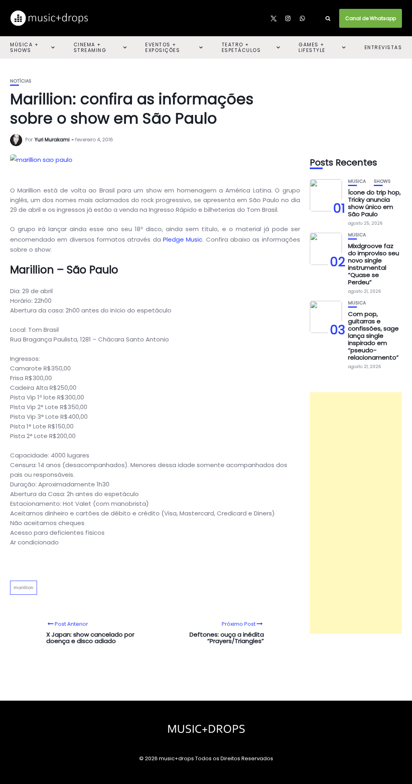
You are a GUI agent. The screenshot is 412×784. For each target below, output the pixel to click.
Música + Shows (24, 47)
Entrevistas (383, 47)
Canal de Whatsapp (370, 18)
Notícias (20, 81)
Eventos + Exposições (162, 47)
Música (357, 181)
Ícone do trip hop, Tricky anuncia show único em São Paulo (374, 203)
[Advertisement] (356, 513)
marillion (23, 587)
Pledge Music (182, 239)
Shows (382, 181)
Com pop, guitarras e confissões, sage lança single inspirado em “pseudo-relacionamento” (373, 336)
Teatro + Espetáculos (241, 47)
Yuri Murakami (52, 139)
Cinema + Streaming (90, 47)
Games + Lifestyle (312, 47)
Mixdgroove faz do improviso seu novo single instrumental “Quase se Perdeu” (373, 264)
